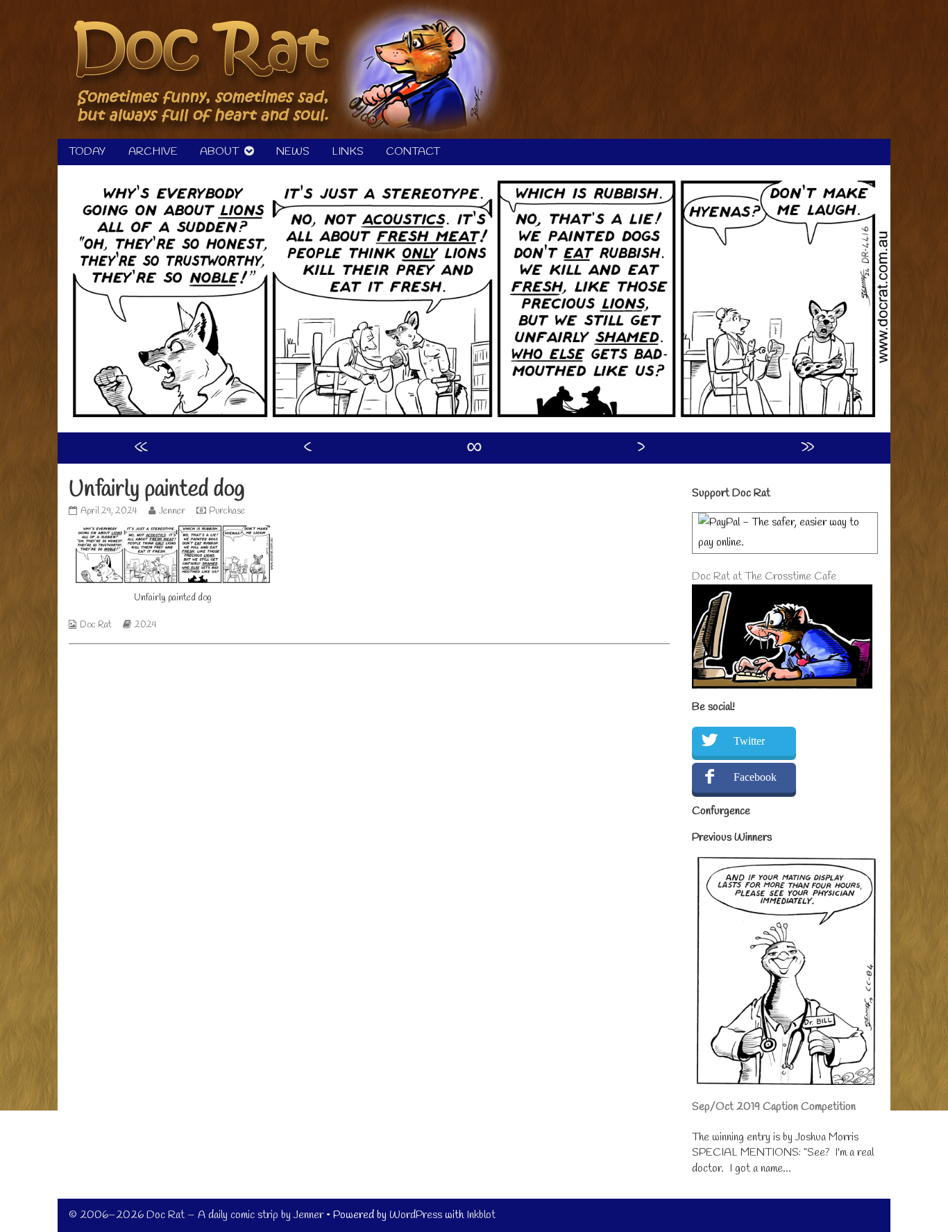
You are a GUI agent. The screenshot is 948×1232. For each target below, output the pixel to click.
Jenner (171, 511)
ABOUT (219, 151)
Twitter (749, 741)
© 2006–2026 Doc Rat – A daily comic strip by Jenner (196, 1215)
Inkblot (481, 1215)
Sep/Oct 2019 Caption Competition (774, 1106)
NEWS (293, 151)
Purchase (227, 511)
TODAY (87, 151)
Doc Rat (96, 625)
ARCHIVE (153, 151)
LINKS (348, 151)
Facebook (755, 777)
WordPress (415, 1215)
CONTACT (413, 151)
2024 (146, 625)
